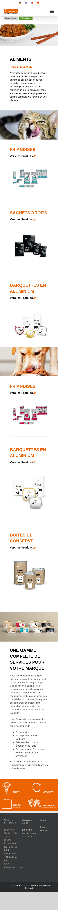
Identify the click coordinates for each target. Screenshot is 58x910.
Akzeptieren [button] (26, 18)
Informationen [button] (10, 18)
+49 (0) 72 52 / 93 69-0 (10, 846)
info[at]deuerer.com (13, 867)
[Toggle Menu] (51, 11)
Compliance (28, 836)
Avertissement (29, 833)
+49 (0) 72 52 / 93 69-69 (11, 857)
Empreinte (27, 830)
